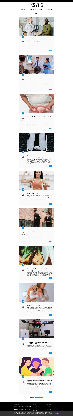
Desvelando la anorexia (31, 155)
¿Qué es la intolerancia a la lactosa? (34, 305)
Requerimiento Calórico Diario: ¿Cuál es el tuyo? (37, 268)
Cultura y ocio (34, 407)
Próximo (41, 397)
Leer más (51, 50)
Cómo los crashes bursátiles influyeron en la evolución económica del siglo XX (22, 406)
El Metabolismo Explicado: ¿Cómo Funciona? (36, 231)
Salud (28, 191)
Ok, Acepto (57, 413)
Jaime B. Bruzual (23, 43)
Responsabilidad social (35, 410)
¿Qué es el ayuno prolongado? (33, 193)
